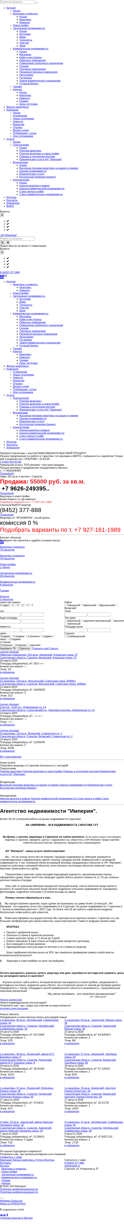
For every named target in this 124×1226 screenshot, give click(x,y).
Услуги (40, 1160)
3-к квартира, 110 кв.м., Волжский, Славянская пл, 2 (31, 733)
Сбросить (24, 648)
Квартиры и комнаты (13, 1168)
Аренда (5, 1183)
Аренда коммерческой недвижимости (54, 798)
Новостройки (9, 1171)
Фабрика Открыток (11, 1200)
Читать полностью (11, 999)
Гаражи (5, 1180)
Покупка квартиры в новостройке (43, 771)
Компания (6, 1160)
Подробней (7, 473)
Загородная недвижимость (17, 1174)
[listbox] (62, 225)
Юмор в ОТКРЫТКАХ (13, 1203)
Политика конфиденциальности (19, 1189)
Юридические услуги (99, 785)
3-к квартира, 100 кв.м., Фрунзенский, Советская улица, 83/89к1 (38, 681)
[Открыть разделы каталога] (62, 542)
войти (3, 275)
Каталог (4, 1165)
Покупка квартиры (11, 771)
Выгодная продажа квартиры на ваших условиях (30, 785)
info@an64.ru (72, 1165)
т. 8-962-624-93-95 (10, 462)
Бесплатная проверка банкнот (18, 788)
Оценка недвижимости (73, 785)
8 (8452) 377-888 (10, 272)
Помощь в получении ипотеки (81, 771)
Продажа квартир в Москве (16, 1218)
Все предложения (10, 756)
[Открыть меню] (62, 277)
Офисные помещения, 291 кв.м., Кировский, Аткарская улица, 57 (39, 654)
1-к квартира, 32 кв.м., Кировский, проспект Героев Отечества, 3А (90, 1089)
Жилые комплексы (24, 1160)
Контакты (5, 1163)
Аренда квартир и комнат (15, 798)
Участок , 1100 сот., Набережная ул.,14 (23, 707)
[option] (65, 221)
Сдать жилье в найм (89, 798)
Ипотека (49, 1160)
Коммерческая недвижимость (19, 1177)
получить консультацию (14, 1008)
